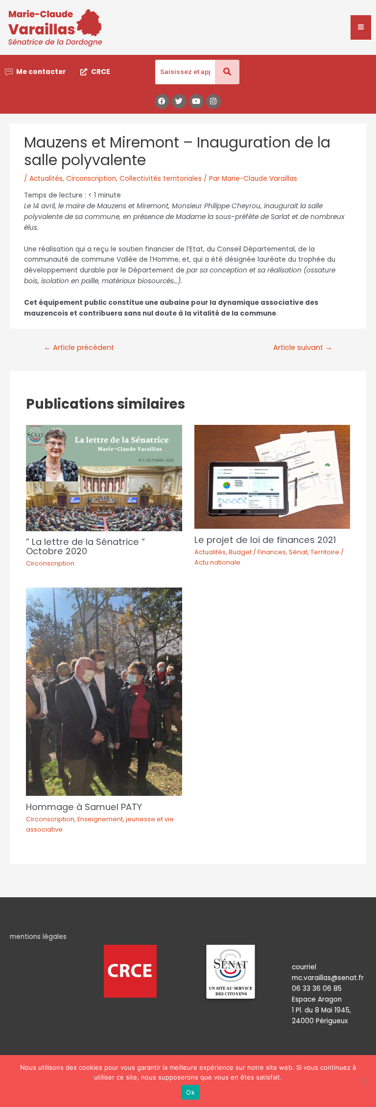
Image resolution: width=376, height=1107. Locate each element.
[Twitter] (179, 101)
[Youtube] (196, 101)
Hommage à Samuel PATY (84, 807)
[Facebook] (162, 101)
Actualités (46, 178)
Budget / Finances (257, 552)
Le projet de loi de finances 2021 (265, 540)
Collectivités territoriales (160, 178)
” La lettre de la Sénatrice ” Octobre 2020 (85, 546)
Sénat (298, 552)
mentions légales (38, 936)
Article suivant (302, 347)
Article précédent (79, 347)
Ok (190, 1092)
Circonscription (91, 178)
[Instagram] (213, 101)
